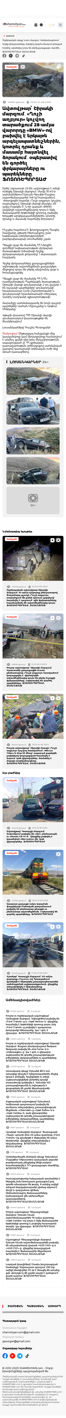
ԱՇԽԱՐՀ (54, 1306)
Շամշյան (11, 67)
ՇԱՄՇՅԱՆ (15, 1306)
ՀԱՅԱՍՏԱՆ (35, 1306)
